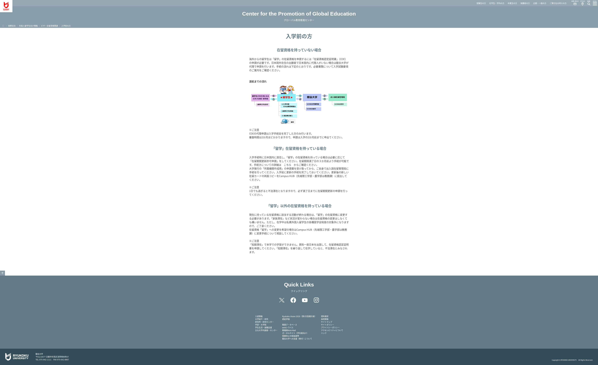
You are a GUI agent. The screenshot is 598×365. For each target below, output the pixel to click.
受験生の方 (481, 3)
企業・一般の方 (539, 3)
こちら (287, 165)
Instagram (316, 300)
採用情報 (324, 319)
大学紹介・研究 (261, 319)
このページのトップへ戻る (2, 273)
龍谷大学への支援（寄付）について (297, 338)
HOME (3, 25)
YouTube (305, 300)
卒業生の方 (512, 3)
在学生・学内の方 (496, 3)
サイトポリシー (327, 324)
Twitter (282, 300)
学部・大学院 (260, 324)
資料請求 (324, 316)
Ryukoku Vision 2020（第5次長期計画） (299, 316)
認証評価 (286, 319)
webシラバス (287, 327)
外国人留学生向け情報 (28, 25)
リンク (324, 333)
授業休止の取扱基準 (290, 336)
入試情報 (259, 316)
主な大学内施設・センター (266, 330)
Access (582, 3)
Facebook (293, 300)
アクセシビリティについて (332, 330)
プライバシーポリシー (330, 327)
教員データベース (289, 324)
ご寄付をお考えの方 (558, 3)
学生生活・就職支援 (263, 327)
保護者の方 (525, 3)
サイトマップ (326, 322)
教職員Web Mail (289, 330)
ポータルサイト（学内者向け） (295, 333)
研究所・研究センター (264, 322)
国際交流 (12, 25)
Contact (574, 3)
